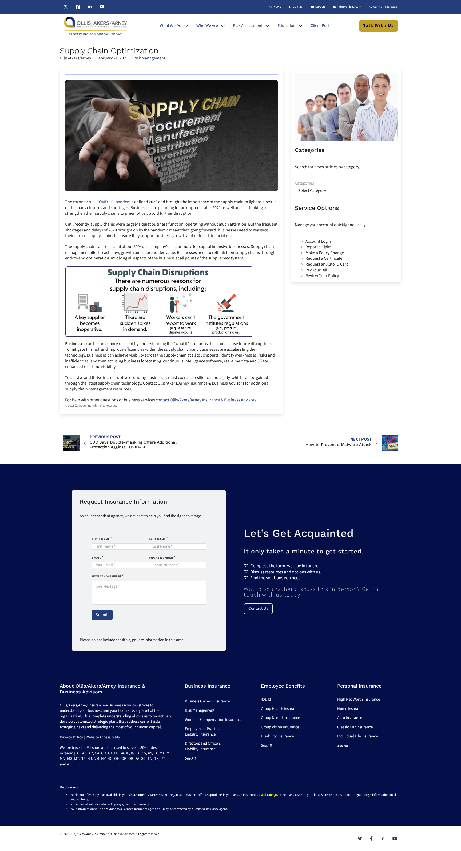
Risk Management (149, 58)
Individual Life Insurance (357, 736)
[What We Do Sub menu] (186, 26)
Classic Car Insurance (355, 727)
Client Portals (323, 26)
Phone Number (161, 558)
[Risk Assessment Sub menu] (267, 26)
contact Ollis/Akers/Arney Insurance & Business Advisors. (206, 400)
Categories (304, 183)
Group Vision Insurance (280, 727)
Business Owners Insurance (207, 701)
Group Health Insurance (280, 709)
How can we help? (106, 576)
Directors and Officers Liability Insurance (203, 746)
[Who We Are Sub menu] (223, 26)
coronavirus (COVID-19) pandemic (103, 202)
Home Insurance (350, 709)
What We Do (170, 26)
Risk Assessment (248, 26)
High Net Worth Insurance (358, 699)
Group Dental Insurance (280, 718)
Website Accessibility (103, 737)
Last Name (157, 539)
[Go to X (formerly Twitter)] (66, 7)
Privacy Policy (71, 737)
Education (286, 26)
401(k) (266, 699)
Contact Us (258, 608)
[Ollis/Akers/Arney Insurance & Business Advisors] (95, 26)
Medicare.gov (269, 795)
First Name (101, 539)
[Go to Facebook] (78, 7)
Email (96, 558)
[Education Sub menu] (300, 26)
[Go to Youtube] (102, 7)
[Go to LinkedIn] (90, 7)
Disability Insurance (277, 736)
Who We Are (207, 26)
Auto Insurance (349, 718)
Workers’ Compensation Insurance (213, 719)
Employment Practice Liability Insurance (202, 731)
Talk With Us (378, 25)
